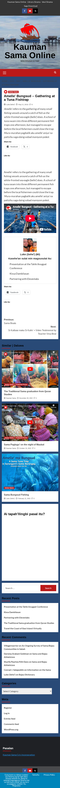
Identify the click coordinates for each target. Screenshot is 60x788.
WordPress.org (11, 729)
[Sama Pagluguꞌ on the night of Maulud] (30, 422)
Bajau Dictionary (27, 674)
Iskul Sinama (47, 2)
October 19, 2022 (25, 448)
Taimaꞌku (35, 775)
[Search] (55, 72)
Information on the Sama (39, 670)
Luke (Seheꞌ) (10, 104)
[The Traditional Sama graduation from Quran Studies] (30, 369)
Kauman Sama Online (17, 2)
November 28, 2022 (26, 398)
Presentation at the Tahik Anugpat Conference (26, 606)
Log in (7, 713)
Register (8, 708)
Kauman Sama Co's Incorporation (19, 754)
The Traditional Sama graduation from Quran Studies (29, 623)
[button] (4, 72)
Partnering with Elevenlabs (24, 278)
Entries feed (9, 718)
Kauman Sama (11, 398)
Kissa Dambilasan (19, 273)
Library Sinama (33, 2)
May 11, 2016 (23, 104)
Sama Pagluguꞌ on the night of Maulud (24, 444)
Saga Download (30, 6)
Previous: (10, 321)
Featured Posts (21, 384)
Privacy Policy (49, 775)
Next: (32, 330)
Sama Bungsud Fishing (16, 495)
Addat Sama (13, 92)
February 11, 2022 (24, 498)
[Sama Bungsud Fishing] (30, 472)
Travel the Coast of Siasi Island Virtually (23, 628)
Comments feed (11, 724)
